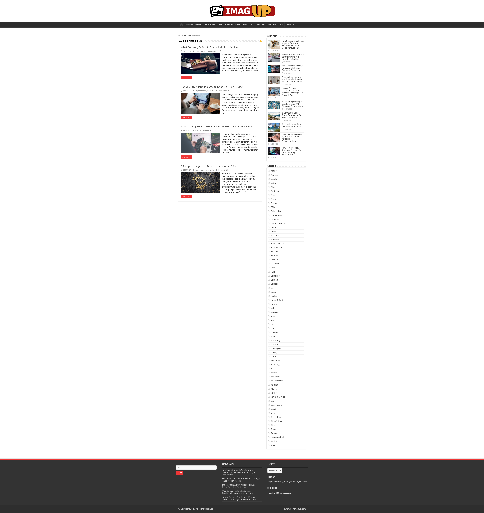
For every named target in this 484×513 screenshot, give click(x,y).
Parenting (275, 364)
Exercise (274, 251)
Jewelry (274, 316)
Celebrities (276, 211)
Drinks (274, 231)
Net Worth (229, 25)
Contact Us (290, 25)
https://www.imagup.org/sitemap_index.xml (287, 481)
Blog (273, 187)
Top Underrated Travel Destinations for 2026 (292, 125)
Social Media (276, 405)
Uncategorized (277, 437)
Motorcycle (276, 348)
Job (272, 320)
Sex (272, 401)
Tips (273, 425)
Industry (275, 308)
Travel (281, 25)
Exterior (274, 255)
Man (273, 336)
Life (272, 328)
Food (273, 268)
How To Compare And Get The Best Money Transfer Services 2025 (218, 126)
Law (272, 324)
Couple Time (276, 215)
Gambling (275, 276)
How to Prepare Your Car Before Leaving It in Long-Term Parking (293, 56)
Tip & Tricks (271, 25)
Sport (245, 25)
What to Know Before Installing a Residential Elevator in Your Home (292, 79)
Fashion (274, 260)
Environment (276, 247)
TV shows (275, 433)
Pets (273, 368)
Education (199, 25)
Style (251, 25)
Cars (273, 195)
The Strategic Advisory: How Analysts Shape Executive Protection (292, 68)
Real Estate (276, 377)
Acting (274, 171)
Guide (273, 292)
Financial (210, 91)
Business (189, 25)
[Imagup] (242, 11)
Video (273, 445)
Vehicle (274, 441)
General (274, 284)
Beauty (274, 179)
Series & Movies (278, 397)
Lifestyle (274, 332)
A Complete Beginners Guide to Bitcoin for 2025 (208, 166)
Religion (274, 385)
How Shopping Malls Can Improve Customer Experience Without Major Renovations (293, 44)
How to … (275, 304)
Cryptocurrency (200, 51)
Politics (237, 25)
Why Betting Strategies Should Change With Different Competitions (292, 104)
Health (220, 25)
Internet (274, 312)
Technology (260, 25)
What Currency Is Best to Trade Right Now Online (209, 47)
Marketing (275, 340)
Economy (275, 235)
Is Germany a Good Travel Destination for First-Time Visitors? (292, 115)
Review (274, 389)
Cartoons (275, 199)
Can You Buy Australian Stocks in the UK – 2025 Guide (212, 86)
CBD (273, 207)
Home (181, 24)
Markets (274, 344)
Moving (274, 352)
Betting (274, 183)
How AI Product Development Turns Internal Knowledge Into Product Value (293, 91)
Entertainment (210, 25)
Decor (273, 227)
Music (273, 356)
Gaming (274, 280)
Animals (274, 175)
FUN (273, 272)
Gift (272, 288)
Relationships (277, 381)
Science (274, 393)
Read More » (186, 78)
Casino (274, 203)
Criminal (275, 219)
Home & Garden (278, 300)
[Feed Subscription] (261, 41)
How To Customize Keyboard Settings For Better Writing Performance (292, 151)
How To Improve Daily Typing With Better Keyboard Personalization (292, 137)
